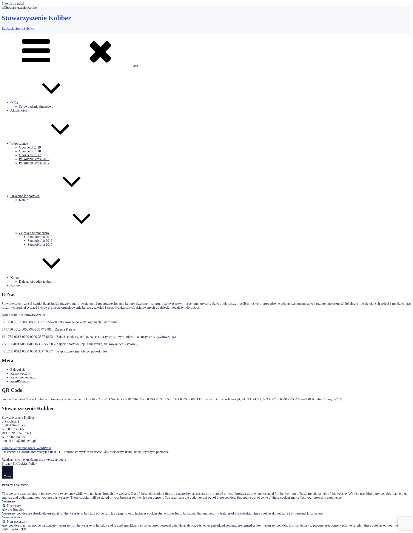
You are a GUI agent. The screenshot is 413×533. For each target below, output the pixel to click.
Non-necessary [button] (12, 517)
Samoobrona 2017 (40, 244)
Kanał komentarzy (22, 377)
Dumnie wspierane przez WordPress (26, 448)
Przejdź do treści (13, 3)
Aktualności (18, 110)
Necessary (14, 505)
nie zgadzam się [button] (31, 459)
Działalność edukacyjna (35, 281)
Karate (23, 200)
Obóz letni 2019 (30, 147)
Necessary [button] (9, 501)
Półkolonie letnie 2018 (34, 159)
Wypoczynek (19, 143)
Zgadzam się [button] (10, 459)
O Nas (14, 102)
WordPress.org (20, 381)
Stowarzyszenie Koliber (36, 18)
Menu (136, 65)
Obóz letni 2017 (30, 155)
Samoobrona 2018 (40, 237)
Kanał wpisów (20, 373)
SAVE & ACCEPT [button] (15, 529)
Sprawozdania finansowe (36, 106)
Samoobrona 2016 (40, 240)
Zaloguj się (17, 369)
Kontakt (15, 285)
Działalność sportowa (25, 196)
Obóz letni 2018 (30, 151)
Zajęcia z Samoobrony (34, 233)
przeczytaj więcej (55, 459)
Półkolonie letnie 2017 (34, 163)
